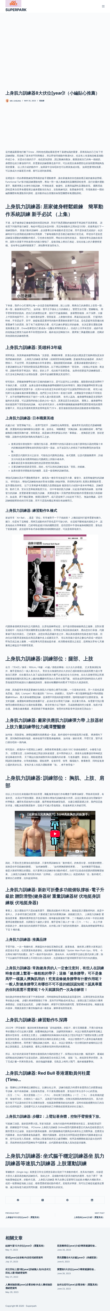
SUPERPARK (15, 10)
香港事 (41, 101)
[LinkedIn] (92, 1200)
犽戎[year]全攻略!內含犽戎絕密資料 (24, 1257)
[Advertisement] (55, 47)
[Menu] (103, 6)
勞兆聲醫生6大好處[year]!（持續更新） (78, 1257)
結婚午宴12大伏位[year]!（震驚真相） (25, 1245)
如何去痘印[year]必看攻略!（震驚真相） (78, 1284)
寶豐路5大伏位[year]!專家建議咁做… (76, 1269)
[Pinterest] (67, 1200)
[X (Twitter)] (42, 1200)
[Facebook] (18, 1200)
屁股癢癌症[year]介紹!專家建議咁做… (77, 1245)
